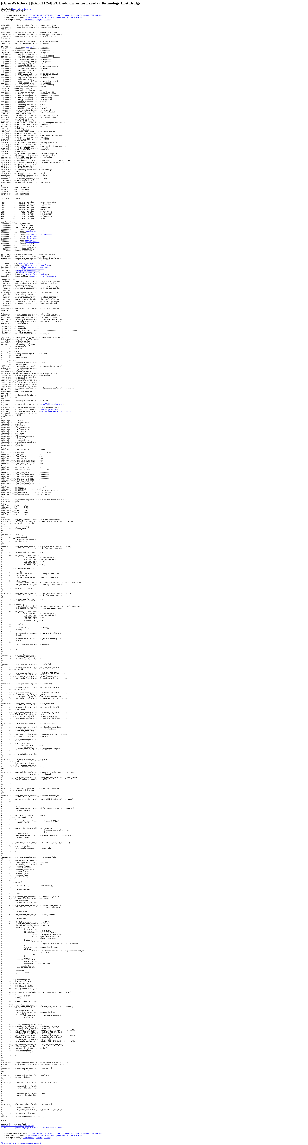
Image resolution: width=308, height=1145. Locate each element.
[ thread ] (31, 20)
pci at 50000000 (33, 47)
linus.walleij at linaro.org (21, 9)
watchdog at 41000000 (34, 231)
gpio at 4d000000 (32, 236)
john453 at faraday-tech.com (35, 274)
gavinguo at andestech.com (27, 271)
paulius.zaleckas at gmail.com (36, 265)
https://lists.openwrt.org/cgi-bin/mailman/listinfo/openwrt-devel (32, 1128)
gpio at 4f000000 (32, 240)
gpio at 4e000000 (32, 238)
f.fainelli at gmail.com (33, 269)
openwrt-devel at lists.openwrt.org (17, 1126)
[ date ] (25, 20)
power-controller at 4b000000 (38, 234)
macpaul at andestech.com (28, 272)
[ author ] (47, 20)
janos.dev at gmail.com (27, 263)
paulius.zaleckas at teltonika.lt (55, 411)
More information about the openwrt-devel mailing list (21, 1143)
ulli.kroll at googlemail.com (34, 267)
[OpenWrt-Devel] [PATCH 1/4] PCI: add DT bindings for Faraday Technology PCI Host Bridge (65, 15)
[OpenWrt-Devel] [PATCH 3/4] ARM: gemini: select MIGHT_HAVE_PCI (54, 17)
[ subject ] (39, 20)
